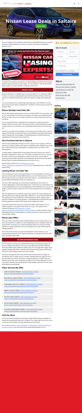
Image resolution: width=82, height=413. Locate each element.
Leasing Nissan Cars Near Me (64, 90)
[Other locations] (74, 3)
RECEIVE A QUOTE (27, 90)
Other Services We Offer (63, 95)
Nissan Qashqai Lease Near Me (65, 84)
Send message (67, 74)
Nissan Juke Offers (61, 92)
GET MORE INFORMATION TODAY (27, 240)
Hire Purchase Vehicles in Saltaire (66, 87)
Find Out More (60, 98)
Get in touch (41, 26)
